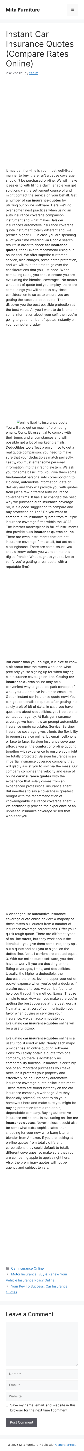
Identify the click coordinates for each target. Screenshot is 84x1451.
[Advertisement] (42, 125)
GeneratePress (65, 1445)
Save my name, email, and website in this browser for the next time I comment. (43, 1407)
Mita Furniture (23, 10)
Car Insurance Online (27, 1268)
